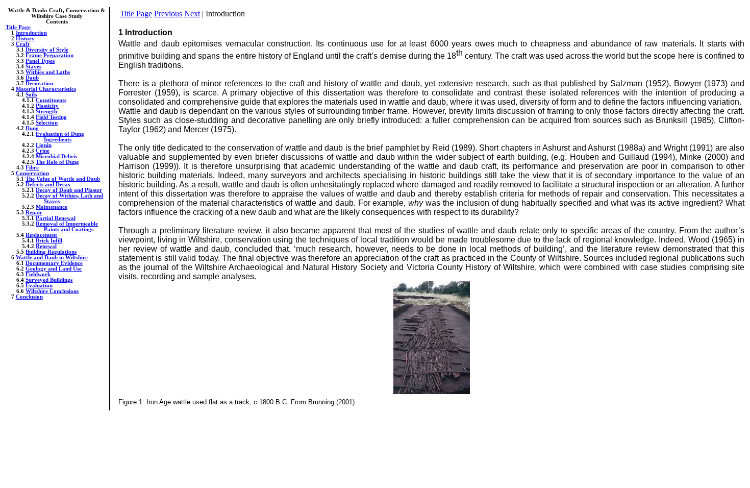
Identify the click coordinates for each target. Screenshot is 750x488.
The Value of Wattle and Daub (63, 179)
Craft (23, 44)
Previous (168, 13)
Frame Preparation (49, 55)
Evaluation (39, 285)
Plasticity (47, 106)
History (25, 38)
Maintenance (51, 207)
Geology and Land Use (54, 269)
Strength (46, 111)
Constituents (51, 100)
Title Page (18, 27)
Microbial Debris (56, 156)
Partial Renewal (56, 218)
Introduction (31, 33)
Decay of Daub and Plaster (69, 190)
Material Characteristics (46, 89)
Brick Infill (49, 240)
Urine (42, 151)
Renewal (46, 246)
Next (192, 13)
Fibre (32, 167)
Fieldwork (38, 274)
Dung (32, 128)
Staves (33, 66)
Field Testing (51, 117)
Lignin (44, 145)
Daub (32, 78)
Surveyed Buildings (49, 280)
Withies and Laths (48, 72)
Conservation (32, 173)
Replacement (41, 235)
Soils (31, 94)
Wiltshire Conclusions (52, 291)
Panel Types (40, 61)
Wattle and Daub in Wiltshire (52, 257)
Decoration (39, 83)
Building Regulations (51, 252)
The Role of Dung (57, 162)
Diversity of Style (47, 50)
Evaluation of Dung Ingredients (60, 136)
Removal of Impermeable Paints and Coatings (67, 226)
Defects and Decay (48, 184)
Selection (47, 123)
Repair (34, 212)
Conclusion (29, 297)
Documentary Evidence (54, 263)
